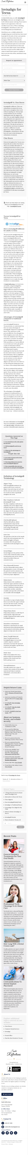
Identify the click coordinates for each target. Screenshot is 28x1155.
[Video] (11, 1133)
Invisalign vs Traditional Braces (13, 805)
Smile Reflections (10, 284)
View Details (18, 762)
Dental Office (8, 1035)
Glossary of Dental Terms (15, 693)
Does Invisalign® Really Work (13, 802)
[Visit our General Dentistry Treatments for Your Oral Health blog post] (14, 852)
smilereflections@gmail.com (12, 1127)
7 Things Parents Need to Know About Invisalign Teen (13, 793)
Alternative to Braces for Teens (13, 797)
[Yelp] (15, 1133)
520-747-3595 (10, 425)
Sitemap (11, 1144)
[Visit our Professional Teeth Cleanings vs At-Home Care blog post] (14, 902)
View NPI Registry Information (14, 759)
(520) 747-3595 (10, 188)
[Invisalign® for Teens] (14, 224)
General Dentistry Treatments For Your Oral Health (12, 856)
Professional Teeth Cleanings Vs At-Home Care (13, 906)
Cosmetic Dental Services (12, 1029)
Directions (7, 1094)
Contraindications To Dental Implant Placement (13, 984)
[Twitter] (7, 1133)
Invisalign (7, 1031)
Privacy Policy (4, 1144)
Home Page (19, 698)
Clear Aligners (9, 799)
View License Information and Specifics (12, 753)
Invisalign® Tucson (15, 206)
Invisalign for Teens (14, 775)
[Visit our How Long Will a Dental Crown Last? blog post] (14, 942)
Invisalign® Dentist (10, 817)
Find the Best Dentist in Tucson (14, 1038)
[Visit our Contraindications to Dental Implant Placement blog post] (14, 980)
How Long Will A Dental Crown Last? (14, 945)
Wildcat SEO (18, 1142)
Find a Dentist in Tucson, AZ (13, 820)
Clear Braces (8, 1026)
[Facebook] (3, 1133)
